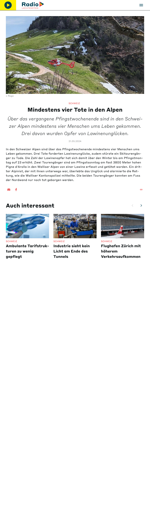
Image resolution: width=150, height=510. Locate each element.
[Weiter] (141, 205)
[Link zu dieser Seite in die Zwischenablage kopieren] (141, 190)
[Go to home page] (33, 5)
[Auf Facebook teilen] (16, 190)
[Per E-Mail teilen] (9, 190)
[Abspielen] (8, 5)
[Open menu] (141, 5)
